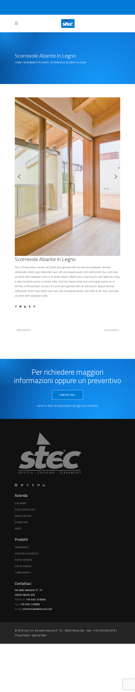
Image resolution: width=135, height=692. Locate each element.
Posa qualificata (25, 509)
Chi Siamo (21, 503)
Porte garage (23, 566)
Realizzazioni (23, 516)
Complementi (23, 572)
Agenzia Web (39, 635)
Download (21, 522)
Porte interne (23, 560)
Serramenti (22, 547)
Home (18, 62)
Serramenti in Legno (36, 62)
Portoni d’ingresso (27, 553)
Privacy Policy (22, 635)
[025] (67, 132)
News (18, 528)
